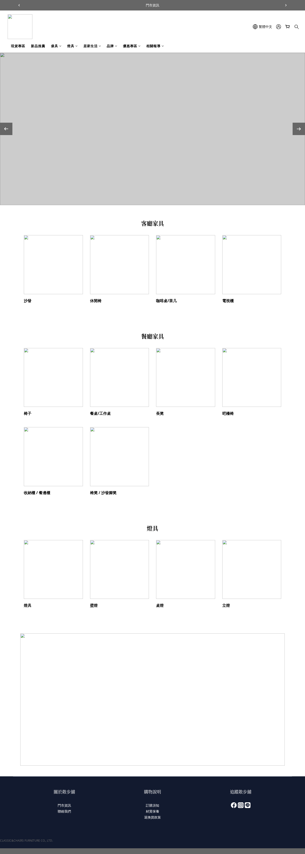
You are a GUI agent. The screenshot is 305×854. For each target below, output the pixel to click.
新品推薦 (38, 46)
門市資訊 (64, 805)
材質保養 (152, 811)
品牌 (110, 46)
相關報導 (153, 46)
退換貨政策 (152, 817)
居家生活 (90, 46)
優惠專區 (130, 46)
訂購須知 (152, 805)
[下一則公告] (286, 5)
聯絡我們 (64, 811)
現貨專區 (18, 46)
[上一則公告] (19, 5)
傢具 (54, 46)
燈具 (70, 46)
